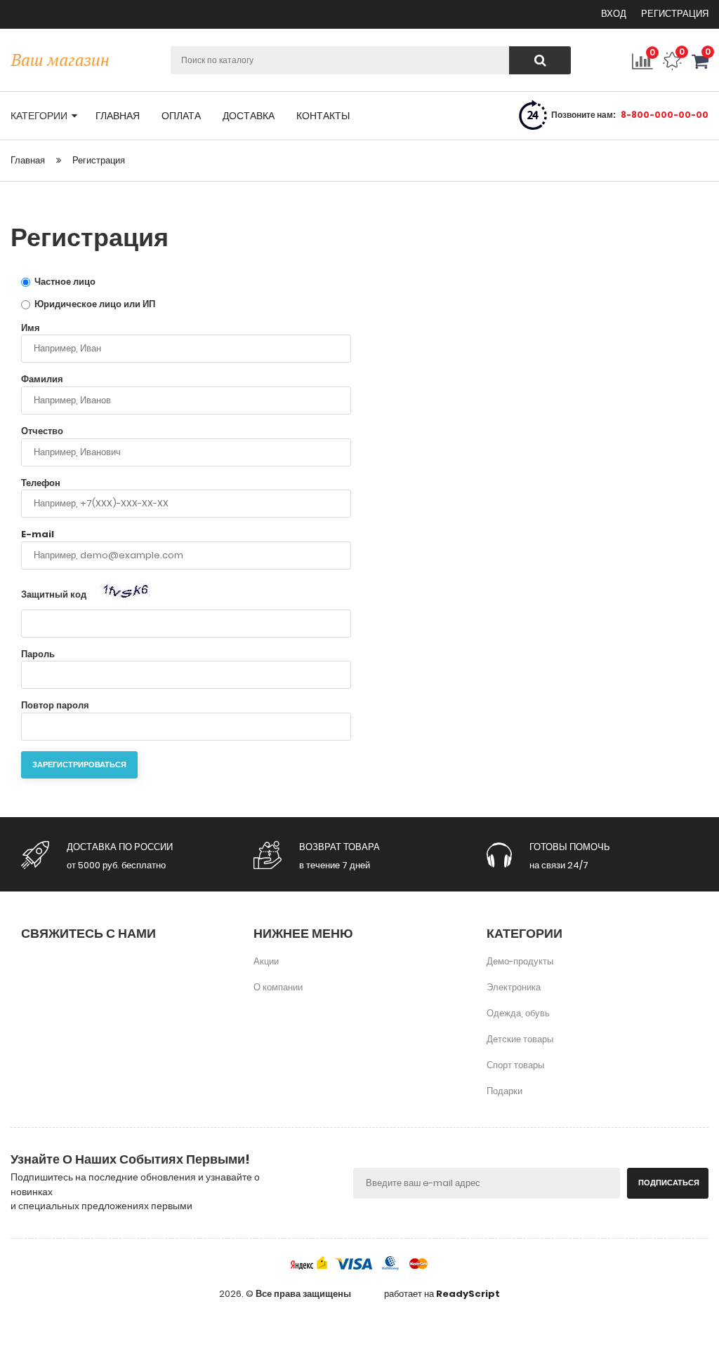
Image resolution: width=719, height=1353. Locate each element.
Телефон (40, 483)
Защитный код (54, 593)
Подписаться (668, 1182)
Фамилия (42, 379)
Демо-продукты (520, 961)
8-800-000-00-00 (664, 115)
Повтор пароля (55, 705)
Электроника (514, 987)
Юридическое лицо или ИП (93, 304)
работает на (442, 1294)
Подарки (504, 1091)
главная (117, 116)
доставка (249, 116)
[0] (700, 67)
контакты (323, 116)
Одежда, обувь (518, 1013)
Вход (614, 13)
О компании (278, 987)
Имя (30, 328)
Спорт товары (515, 1065)
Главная (28, 160)
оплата (181, 116)
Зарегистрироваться (79, 764)
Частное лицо (63, 281)
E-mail (37, 534)
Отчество (42, 431)
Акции (266, 961)
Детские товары (520, 1039)
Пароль (38, 654)
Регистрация (674, 13)
